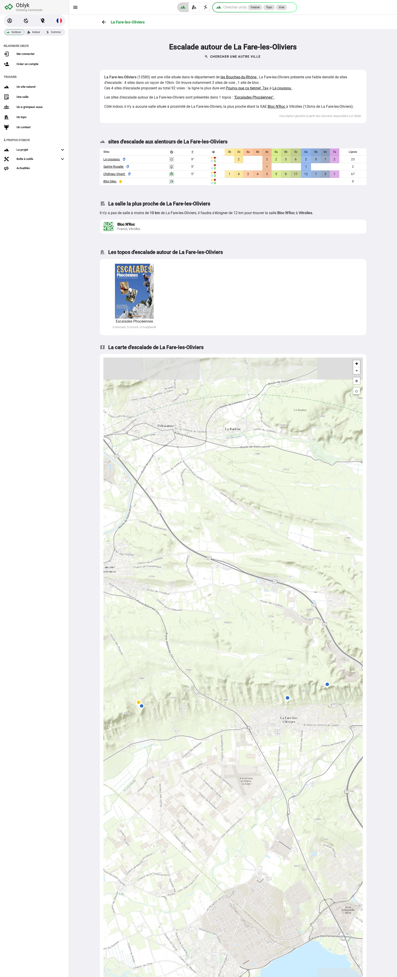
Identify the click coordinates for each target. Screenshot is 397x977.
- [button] (356, 370)
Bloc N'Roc (277, 106)
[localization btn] (43, 21)
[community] (205, 7)
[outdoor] (183, 7)
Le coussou (282, 88)
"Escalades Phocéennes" (254, 97)
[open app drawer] (75, 7)
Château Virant (114, 174)
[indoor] (194, 7)
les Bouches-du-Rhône (239, 77)
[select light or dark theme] (26, 21)
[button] (10, 21)
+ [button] (356, 363)
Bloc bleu (110, 181)
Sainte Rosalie (113, 166)
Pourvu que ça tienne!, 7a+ (247, 88)
